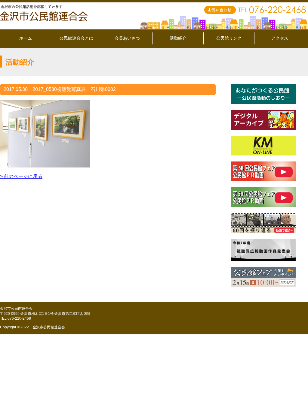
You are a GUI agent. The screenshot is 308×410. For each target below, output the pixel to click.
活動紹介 (178, 38)
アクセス (279, 38)
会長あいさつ (127, 38)
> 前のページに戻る (21, 176)
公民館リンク (229, 38)
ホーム (25, 38)
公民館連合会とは (76, 38)
